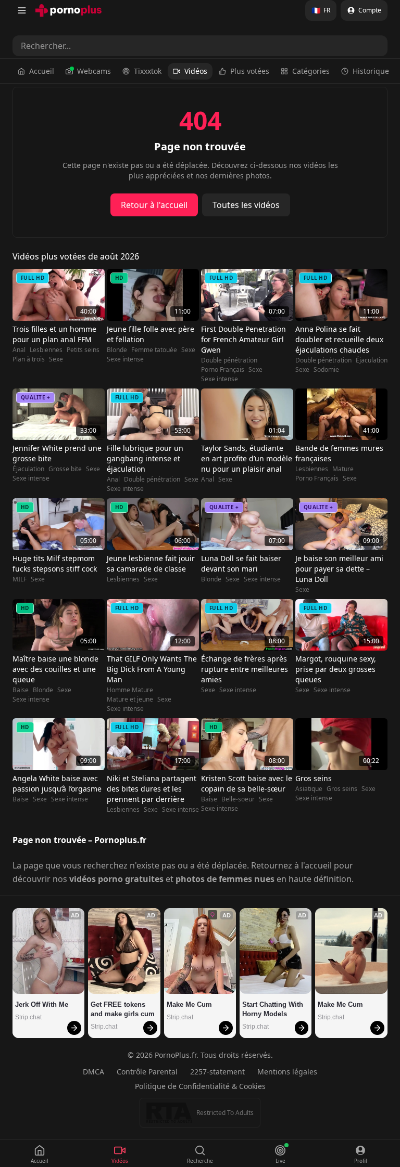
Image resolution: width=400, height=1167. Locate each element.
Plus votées (249, 71)
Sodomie (326, 370)
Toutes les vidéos (246, 205)
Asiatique (308, 789)
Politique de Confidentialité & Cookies (200, 1086)
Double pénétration (229, 360)
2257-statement (217, 1072)
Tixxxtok (147, 71)
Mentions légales (287, 1072)
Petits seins (83, 350)
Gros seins (342, 789)
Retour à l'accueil (154, 205)
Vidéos (195, 71)
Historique (371, 71)
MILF (19, 579)
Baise (20, 690)
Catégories (311, 71)
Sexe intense (125, 359)
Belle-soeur (238, 799)
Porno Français (222, 370)
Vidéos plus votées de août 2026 (75, 256)
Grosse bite (65, 469)
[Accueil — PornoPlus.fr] (68, 10)
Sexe (56, 359)
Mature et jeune (130, 699)
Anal (19, 350)
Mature (343, 469)
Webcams (94, 71)
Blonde (117, 350)
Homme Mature (130, 690)
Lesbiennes (46, 350)
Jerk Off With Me (41, 1004)
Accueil (41, 71)
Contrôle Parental (147, 1072)
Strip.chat (28, 1017)
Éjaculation (372, 360)
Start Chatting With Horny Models (273, 1009)
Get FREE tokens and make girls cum (123, 1009)
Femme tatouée (154, 350)
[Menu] (21, 10)
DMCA (93, 1072)
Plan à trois (28, 359)
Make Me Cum (189, 1004)
